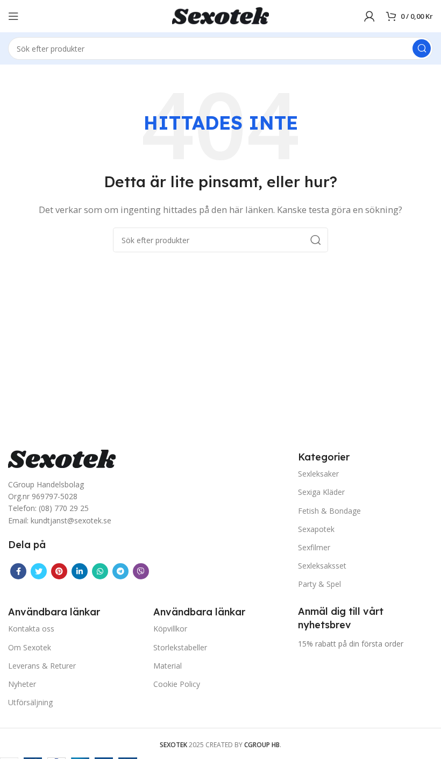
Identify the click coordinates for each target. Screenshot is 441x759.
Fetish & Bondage (329, 511)
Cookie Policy (176, 684)
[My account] (369, 16)
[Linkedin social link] (80, 571)
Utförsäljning (30, 702)
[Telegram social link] (120, 571)
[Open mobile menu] (13, 16)
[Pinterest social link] (59, 571)
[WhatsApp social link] (100, 571)
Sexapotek (316, 529)
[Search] (421, 48)
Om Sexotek (29, 647)
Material (167, 666)
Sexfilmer (314, 547)
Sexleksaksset (322, 566)
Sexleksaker (318, 474)
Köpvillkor (170, 628)
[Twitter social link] (39, 571)
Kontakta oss (31, 628)
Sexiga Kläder (321, 492)
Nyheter (22, 684)
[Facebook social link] (18, 571)
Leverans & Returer (42, 666)
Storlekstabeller (180, 647)
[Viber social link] (141, 571)
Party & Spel (319, 584)
